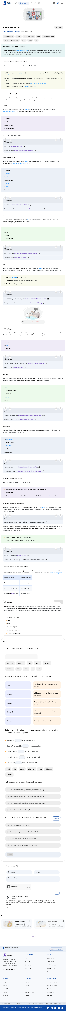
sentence (9, 75)
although (9, 439)
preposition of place (9, 111)
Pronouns (27, 982)
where (27, 109)
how (28, 220)
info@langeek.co (10, 969)
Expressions (6, 978)
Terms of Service (38, 1007)
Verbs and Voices (29, 992)
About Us (27, 961)
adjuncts (22, 73)
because (14, 277)
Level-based (50, 958)
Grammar (10, 31)
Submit (10, 854)
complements (46, 496)
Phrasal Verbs (6, 989)
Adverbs (17, 31)
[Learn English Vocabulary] (16, 3)
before (8, 174)
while (7, 183)
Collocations (6, 985)
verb (34, 86)
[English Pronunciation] (35, 3)
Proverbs (5, 992)
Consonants (50, 992)
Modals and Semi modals (32, 989)
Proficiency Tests (51, 965)
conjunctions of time (18, 163)
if (6, 387)
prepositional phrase (56, 573)
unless (8, 397)
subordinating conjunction (38, 83)
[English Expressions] (31, 3)
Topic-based (50, 961)
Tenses (27, 985)
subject (27, 86)
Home (4, 31)
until (7, 190)
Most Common (51, 968)
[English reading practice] (38, 3)
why (40, 268)
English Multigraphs (52, 985)
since (7, 187)
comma (43, 507)
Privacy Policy (30, 1007)
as (6, 229)
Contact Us (28, 965)
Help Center (28, 968)
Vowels (49, 989)
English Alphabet (52, 982)
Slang (4, 982)
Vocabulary (50, 954)
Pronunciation (51, 978)
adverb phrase (42, 571)
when (26, 161)
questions (12, 100)
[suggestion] (16, 924)
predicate (11, 496)
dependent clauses (22, 50)
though (8, 446)
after (7, 177)
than (7, 345)
